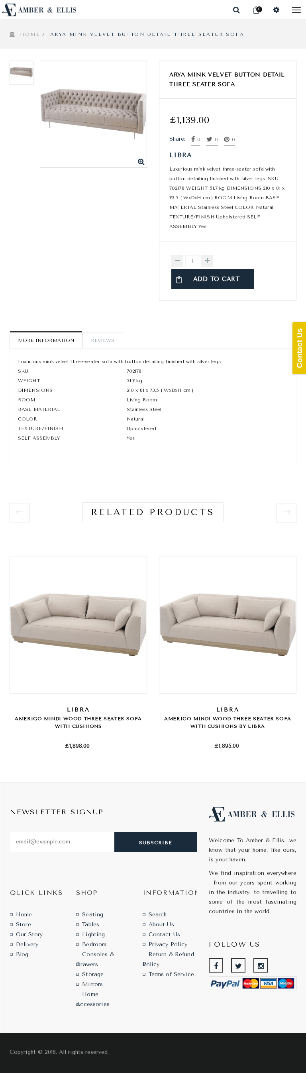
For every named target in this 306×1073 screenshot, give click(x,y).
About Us (161, 924)
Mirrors (92, 984)
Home (30, 34)
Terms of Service (171, 974)
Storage (93, 974)
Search (158, 914)
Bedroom (94, 944)
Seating (92, 914)
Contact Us (164, 934)
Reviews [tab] (102, 340)
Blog (22, 954)
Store (23, 924)
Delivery (27, 944)
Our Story (29, 934)
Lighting (93, 934)
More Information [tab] (46, 340)
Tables (90, 924)
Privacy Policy (168, 944)
